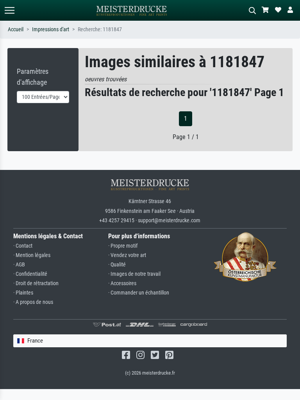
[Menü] (9, 10)
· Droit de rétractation (36, 283)
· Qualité (117, 264)
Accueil (15, 29)
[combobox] (150, 340)
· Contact (22, 246)
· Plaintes (23, 292)
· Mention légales (31, 255)
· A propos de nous (33, 302)
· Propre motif (123, 246)
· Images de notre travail (134, 274)
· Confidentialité (30, 274)
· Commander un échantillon (138, 292)
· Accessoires (122, 283)
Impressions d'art (50, 29)
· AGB (19, 264)
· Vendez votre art (127, 255)
